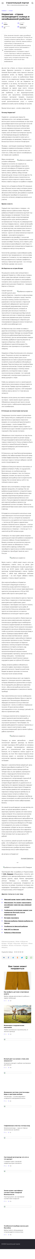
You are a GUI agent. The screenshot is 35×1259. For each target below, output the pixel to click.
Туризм (25, 945)
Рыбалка (5, 945)
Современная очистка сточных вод (17, 1125)
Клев (17, 941)
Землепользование (9, 941)
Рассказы (17, 943)
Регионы (25, 943)
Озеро (5, 943)
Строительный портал (17, 3)
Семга (11, 945)
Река (30, 943)
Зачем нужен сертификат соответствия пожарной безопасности (13, 1192)
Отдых (11, 943)
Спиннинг (18, 945)
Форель (5, 947)
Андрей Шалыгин (27, 858)
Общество (24, 941)
